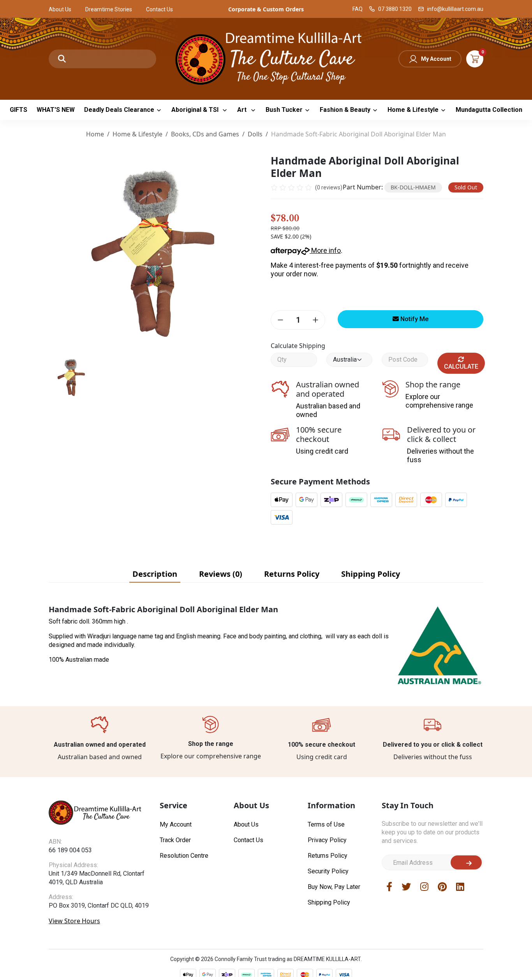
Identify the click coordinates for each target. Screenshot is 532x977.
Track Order (175, 840)
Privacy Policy (327, 840)
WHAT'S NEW (56, 109)
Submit (466, 862)
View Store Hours (74, 921)
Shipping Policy (329, 902)
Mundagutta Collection (489, 109)
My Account (436, 59)
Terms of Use (326, 824)
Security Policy (328, 871)
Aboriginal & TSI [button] (195, 109)
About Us (60, 9)
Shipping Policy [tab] (370, 574)
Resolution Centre (184, 855)
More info (325, 250)
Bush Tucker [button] (284, 109)
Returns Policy (327, 855)
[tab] (154, 574)
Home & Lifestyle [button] (413, 109)
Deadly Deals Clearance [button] (119, 109)
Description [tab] (154, 574)
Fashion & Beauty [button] (345, 109)
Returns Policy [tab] (291, 574)
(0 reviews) (328, 187)
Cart (474, 58)
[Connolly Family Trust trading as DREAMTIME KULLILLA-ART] (266, 58)
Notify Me (413, 319)
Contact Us (159, 9)
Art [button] (242, 109)
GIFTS (18, 109)
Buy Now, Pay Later (334, 886)
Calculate (461, 366)
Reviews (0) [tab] (220, 574)
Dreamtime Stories (108, 9)
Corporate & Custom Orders (266, 9)
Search (62, 59)
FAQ (357, 9)
